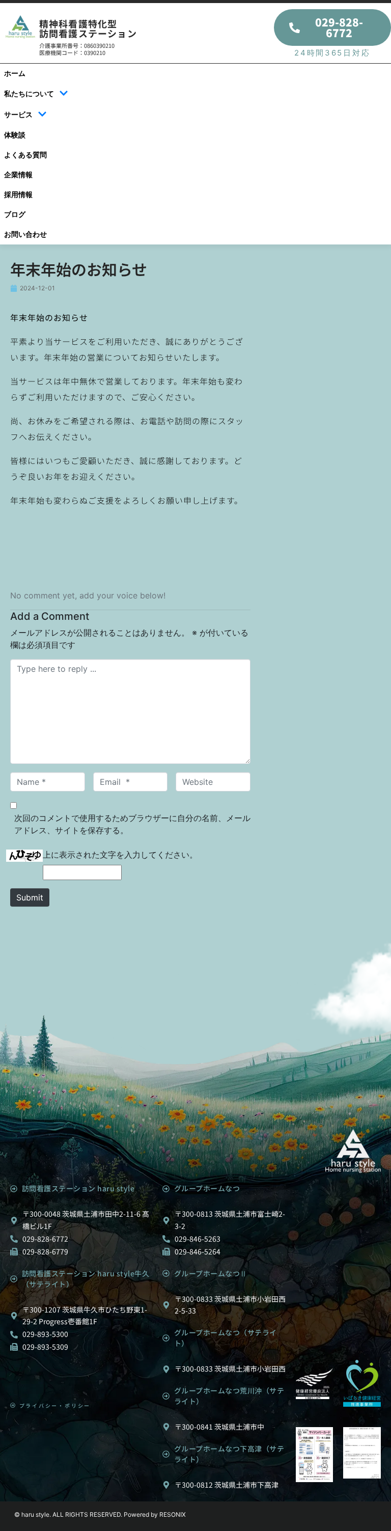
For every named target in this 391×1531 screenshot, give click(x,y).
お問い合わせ (25, 234)
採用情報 (18, 194)
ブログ (14, 214)
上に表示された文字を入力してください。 (120, 855)
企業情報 (18, 174)
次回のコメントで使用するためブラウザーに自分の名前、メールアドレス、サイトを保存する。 (132, 824)
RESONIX (172, 1514)
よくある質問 (25, 154)
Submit (29, 897)
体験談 (14, 134)
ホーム (14, 73)
